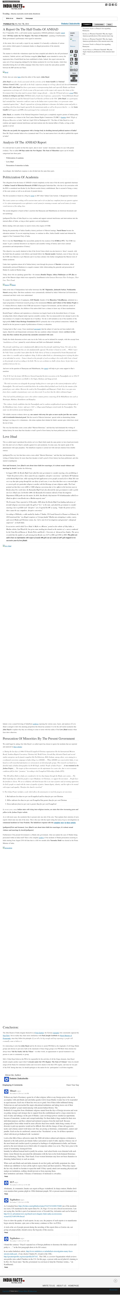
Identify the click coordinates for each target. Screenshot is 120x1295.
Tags (109, 24)
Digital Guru (113, 1289)
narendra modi (22, 13)
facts (19, 77)
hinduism (36, 13)
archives (35, 724)
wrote (32, 196)
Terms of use (33, 1291)
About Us (19, 18)
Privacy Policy (23, 1291)
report (63, 33)
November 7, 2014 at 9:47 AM (19, 1241)
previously (37, 329)
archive (41, 837)
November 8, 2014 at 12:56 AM (20, 1185)
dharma (14, 13)
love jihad (74, 80)
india (30, 13)
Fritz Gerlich (39, 1033)
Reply (6, 1176)
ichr (74, 78)
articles (19, 747)
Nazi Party (6, 1035)
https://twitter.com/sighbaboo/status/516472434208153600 (40, 1206)
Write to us (9, 18)
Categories (99, 24)
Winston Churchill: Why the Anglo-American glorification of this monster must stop (98, 35)
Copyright (6, 1291)
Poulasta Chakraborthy (70, 23)
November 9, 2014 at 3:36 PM (19, 1093)
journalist (56, 1033)
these (15, 747)
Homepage (29, 18)
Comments (87, 24)
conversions (74, 76)
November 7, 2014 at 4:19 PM (19, 1202)
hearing (63, 117)
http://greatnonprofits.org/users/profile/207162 (21, 1256)
